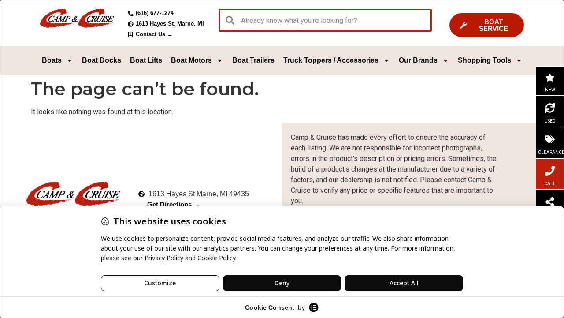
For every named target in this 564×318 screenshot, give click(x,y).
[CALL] (550, 170)
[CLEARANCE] (550, 139)
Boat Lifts (146, 60)
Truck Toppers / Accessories (330, 60)
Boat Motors (191, 60)
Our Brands (418, 60)
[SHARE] (550, 202)
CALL (550, 183)
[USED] (550, 108)
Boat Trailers (253, 60)
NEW (550, 89)
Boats (52, 60)
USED (550, 121)
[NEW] (550, 77)
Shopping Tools (484, 60)
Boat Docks (101, 60)
